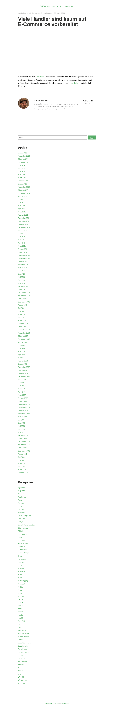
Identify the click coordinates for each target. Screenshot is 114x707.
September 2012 (24, 193)
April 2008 (21, 355)
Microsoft (21, 584)
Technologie (22, 661)
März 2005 (22, 469)
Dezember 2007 (24, 367)
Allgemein (21, 491)
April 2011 (21, 243)
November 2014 (24, 156)
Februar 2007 (23, 398)
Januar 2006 (22, 438)
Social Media (22, 646)
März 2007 (22, 395)
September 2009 (24, 302)
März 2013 (22, 178)
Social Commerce (24, 643)
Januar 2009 (22, 327)
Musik (20, 593)
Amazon (21, 494)
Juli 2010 (21, 271)
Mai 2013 (21, 175)
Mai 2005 (21, 463)
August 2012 (22, 196)
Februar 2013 (23, 181)
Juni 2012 (21, 202)
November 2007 (24, 370)
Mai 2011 (21, 240)
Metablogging (23, 581)
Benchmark (22, 503)
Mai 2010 (21, 277)
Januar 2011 (22, 252)
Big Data (21, 509)
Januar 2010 (22, 289)
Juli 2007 (21, 383)
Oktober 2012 (23, 190)
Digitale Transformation (26, 525)
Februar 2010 (23, 286)
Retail (20, 627)
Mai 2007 (21, 389)
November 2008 (24, 333)
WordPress (65, 703)
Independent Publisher (52, 703)
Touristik (21, 665)
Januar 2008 (22, 364)
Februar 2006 (23, 435)
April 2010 (21, 280)
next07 (20, 599)
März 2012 (22, 212)
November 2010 (24, 258)
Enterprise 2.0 (23, 543)
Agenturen (21, 488)
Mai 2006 (21, 426)
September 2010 (24, 265)
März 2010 (22, 283)
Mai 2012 (21, 206)
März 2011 (22, 246)
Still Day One (45, 6)
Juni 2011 (21, 237)
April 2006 (21, 429)
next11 (20, 612)
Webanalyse (22, 680)
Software (21, 655)
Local (20, 565)
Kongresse (22, 559)
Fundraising (22, 550)
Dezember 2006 (24, 404)
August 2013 (22, 168)
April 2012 (21, 209)
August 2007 (22, 379)
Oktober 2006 (23, 410)
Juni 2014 (21, 165)
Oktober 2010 (23, 261)
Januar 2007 (22, 401)
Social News (22, 649)
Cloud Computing (24, 516)
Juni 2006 (21, 423)
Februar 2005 (23, 473)
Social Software (23, 652)
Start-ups (21, 658)
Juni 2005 (21, 460)
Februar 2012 (23, 215)
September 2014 (24, 162)
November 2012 (24, 187)
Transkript (74, 83)
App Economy (23, 497)
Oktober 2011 (23, 224)
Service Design (23, 633)
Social (20, 640)
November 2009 (24, 296)
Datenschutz (57, 6)
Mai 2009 (21, 314)
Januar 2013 (22, 184)
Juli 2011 (21, 234)
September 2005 (24, 451)
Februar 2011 (23, 249)
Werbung (21, 683)
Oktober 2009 (23, 299)
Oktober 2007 (23, 373)
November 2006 (24, 407)
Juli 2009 (21, 308)
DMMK (20, 531)
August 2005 (22, 454)
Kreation (21, 562)
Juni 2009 (21, 311)
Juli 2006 (21, 420)
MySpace (21, 596)
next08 (20, 602)
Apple (20, 500)
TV (19, 668)
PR (19, 624)
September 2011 (24, 227)
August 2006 (22, 417)
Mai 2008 (21, 352)
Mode (20, 590)
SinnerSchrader (47, 13)
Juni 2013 (21, 171)
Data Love (21, 519)
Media (20, 574)
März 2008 (22, 358)
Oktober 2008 (23, 336)
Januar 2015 (22, 153)
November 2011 (24, 221)
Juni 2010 (21, 274)
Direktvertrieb (23, 528)
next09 (20, 606)
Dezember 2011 (24, 218)
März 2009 (22, 320)
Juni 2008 (21, 348)
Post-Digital (22, 621)
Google (20, 556)
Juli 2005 (21, 457)
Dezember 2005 (24, 442)
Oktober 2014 (23, 159)
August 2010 (22, 268)
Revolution (22, 630)
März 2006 (22, 432)
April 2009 (21, 317)
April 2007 (21, 392)
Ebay (20, 537)
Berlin (20, 506)
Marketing (21, 571)
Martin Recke (23, 13)
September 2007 (24, 376)
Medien (20, 578)
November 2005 (24, 445)
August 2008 (22, 342)
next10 (20, 609)
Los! (92, 138)
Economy (21, 540)
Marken (21, 568)
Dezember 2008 (24, 330)
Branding (21, 512)
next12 (20, 615)
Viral (19, 674)
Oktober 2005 (23, 448)
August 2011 (22, 230)
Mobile (20, 587)
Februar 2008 (23, 361)
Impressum (68, 6)
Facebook (21, 547)
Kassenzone (40, 76)
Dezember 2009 (24, 293)
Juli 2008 (21, 345)
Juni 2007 (21, 386)
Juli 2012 (21, 199)
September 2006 (24, 414)
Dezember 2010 (24, 255)
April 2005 (21, 466)
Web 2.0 (21, 677)
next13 (20, 618)
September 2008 (24, 339)
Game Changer (23, 553)
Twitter (20, 671)
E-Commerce (35, 13)
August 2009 (22, 305)
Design (20, 522)
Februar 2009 (23, 324)
